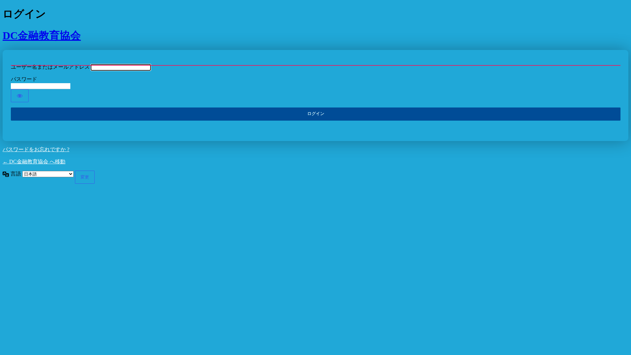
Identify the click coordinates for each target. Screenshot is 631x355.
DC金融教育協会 (42, 35)
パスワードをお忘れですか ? (36, 149)
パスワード (24, 79)
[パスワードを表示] (20, 95)
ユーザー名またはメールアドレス (50, 67)
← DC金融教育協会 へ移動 (34, 161)
